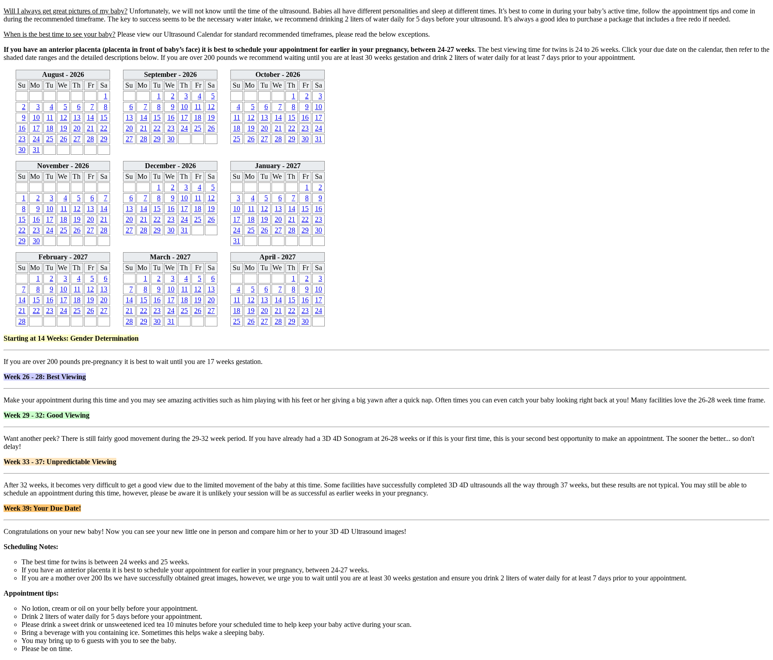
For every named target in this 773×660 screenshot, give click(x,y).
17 (36, 128)
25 (49, 139)
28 (90, 139)
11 (50, 117)
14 (90, 117)
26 (63, 139)
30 (21, 149)
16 (21, 128)
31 (36, 149)
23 (21, 139)
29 (103, 139)
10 (36, 117)
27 (77, 139)
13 (77, 117)
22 (103, 128)
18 (49, 128)
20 (77, 128)
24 (36, 139)
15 (103, 117)
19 (63, 128)
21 (90, 128)
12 (63, 117)
